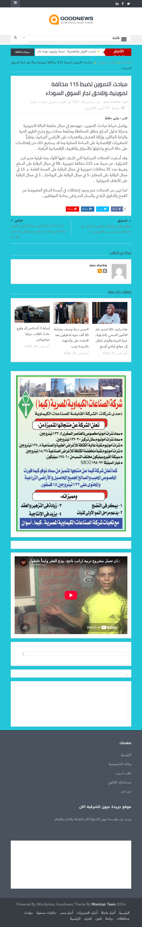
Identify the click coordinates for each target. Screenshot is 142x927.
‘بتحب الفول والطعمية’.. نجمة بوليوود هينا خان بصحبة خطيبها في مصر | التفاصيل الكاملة (59, 51)
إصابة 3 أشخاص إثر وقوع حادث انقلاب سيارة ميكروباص (33, 334)
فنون (98, 918)
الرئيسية (126, 755)
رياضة (109, 918)
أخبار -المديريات (87, 913)
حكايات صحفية (46, 913)
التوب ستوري (57, 102)
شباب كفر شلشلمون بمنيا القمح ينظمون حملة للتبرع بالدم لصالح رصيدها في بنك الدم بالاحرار (39, 231)
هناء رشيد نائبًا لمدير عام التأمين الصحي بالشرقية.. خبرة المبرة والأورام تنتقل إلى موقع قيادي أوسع (111, 337)
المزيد (88, 918)
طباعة (115, 108)
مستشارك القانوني (119, 782)
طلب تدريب (123, 773)
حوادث (43, 102)
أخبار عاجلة (108, 913)
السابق (122, 220)
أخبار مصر (66, 913)
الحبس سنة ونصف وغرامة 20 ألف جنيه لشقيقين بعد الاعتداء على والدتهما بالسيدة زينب (71, 337)
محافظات (123, 918)
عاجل (33, 102)
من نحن (126, 791)
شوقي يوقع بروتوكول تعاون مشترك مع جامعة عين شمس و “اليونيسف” (106, 229)
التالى (19, 220)
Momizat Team (104, 904)
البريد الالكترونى (94, 108)
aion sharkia (112, 102)
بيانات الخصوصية (120, 764)
